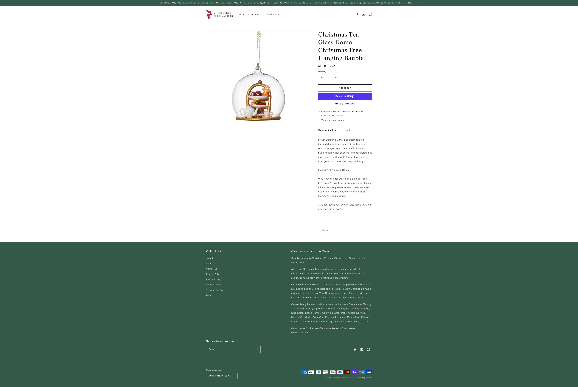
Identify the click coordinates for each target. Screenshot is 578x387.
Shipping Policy (214, 284)
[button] (357, 14)
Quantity (322, 72)
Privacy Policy (213, 274)
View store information (332, 120)
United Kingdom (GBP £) (219, 376)
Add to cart (345, 88)
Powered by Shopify (364, 378)
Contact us (211, 269)
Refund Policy (213, 279)
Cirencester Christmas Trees (344, 378)
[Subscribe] (257, 349)
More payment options (345, 103)
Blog (208, 295)
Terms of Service (215, 290)
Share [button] (325, 230)
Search (210, 258)
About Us (211, 263)
